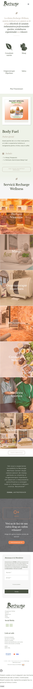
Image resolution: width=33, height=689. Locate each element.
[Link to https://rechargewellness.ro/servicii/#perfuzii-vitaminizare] (16, 82)
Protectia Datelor (9, 637)
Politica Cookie (11, 682)
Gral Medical (19, 664)
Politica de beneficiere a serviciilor (14, 642)
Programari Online (10, 611)
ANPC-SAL (7, 648)
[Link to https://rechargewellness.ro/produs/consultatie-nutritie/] (9, 47)
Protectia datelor (16, 584)
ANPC (6, 646)
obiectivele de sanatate (19, 24)
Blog (6, 616)
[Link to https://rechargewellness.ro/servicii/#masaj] (23, 47)
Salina (24, 71)
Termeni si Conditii (10, 639)
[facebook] (7, 625)
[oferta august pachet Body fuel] (16, 100)
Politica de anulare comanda (12, 643)
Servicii (7, 612)
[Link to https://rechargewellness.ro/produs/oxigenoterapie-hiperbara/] (9, 64)
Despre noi (8, 614)
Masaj (24, 53)
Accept (2, 686)
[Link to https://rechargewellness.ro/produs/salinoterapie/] (24, 64)
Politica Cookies (9, 640)
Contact (7, 617)
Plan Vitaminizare (16, 89)
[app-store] (15, 603)
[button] (16, 153)
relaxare (23, 32)
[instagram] (11, 625)
